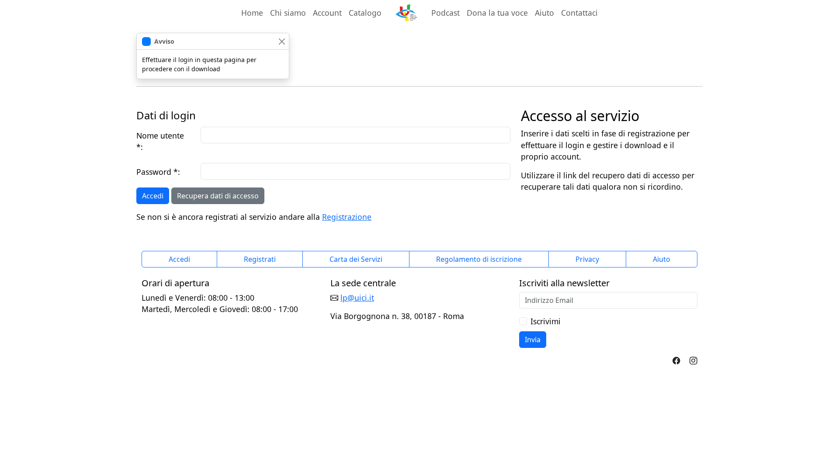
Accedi (152, 196)
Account (329, 12)
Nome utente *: (160, 141)
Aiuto (544, 12)
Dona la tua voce (497, 12)
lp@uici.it (357, 297)
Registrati (260, 259)
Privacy (587, 259)
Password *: (158, 172)
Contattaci (579, 12)
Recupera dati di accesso (218, 196)
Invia (533, 339)
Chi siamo (288, 12)
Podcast (445, 12)
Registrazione (346, 217)
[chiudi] (281, 41)
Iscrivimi (545, 321)
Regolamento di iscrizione (479, 259)
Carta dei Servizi (355, 259)
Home (252, 12)
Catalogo (365, 12)
